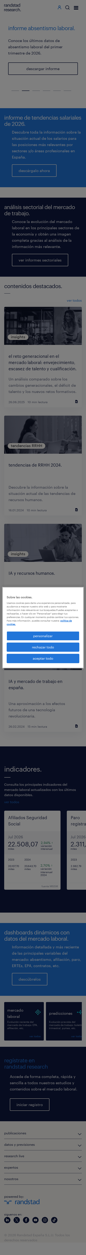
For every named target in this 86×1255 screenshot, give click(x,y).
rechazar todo (43, 647)
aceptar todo (43, 658)
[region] (43, 627)
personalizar (43, 636)
